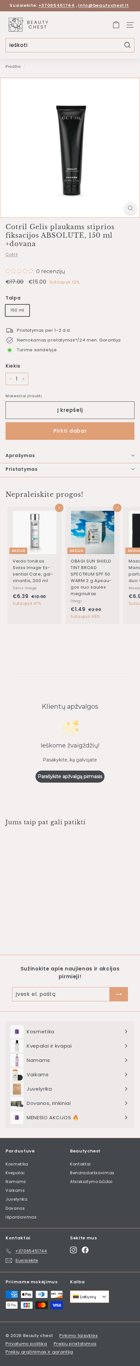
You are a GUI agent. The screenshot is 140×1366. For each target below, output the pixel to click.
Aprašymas (20, 455)
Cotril (12, 254)
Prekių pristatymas (75, 1344)
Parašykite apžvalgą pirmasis (70, 776)
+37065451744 (56, 5)
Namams (16, 1181)
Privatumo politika (26, 1344)
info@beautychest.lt (103, 5)
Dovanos (15, 1208)
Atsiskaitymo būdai (91, 1181)
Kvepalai (15, 1173)
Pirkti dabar (70, 430)
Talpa (13, 298)
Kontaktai (80, 1164)
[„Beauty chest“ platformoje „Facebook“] (85, 1250)
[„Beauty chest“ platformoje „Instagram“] (73, 1250)
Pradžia (13, 66)
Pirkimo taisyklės (78, 1335)
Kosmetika (17, 1164)
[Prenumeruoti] (119, 994)
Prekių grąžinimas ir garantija (39, 1352)
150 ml (17, 310)
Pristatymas (22, 469)
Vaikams (15, 1190)
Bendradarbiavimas (92, 1173)
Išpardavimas (21, 1217)
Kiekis (13, 366)
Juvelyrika (17, 1199)
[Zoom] (130, 208)
